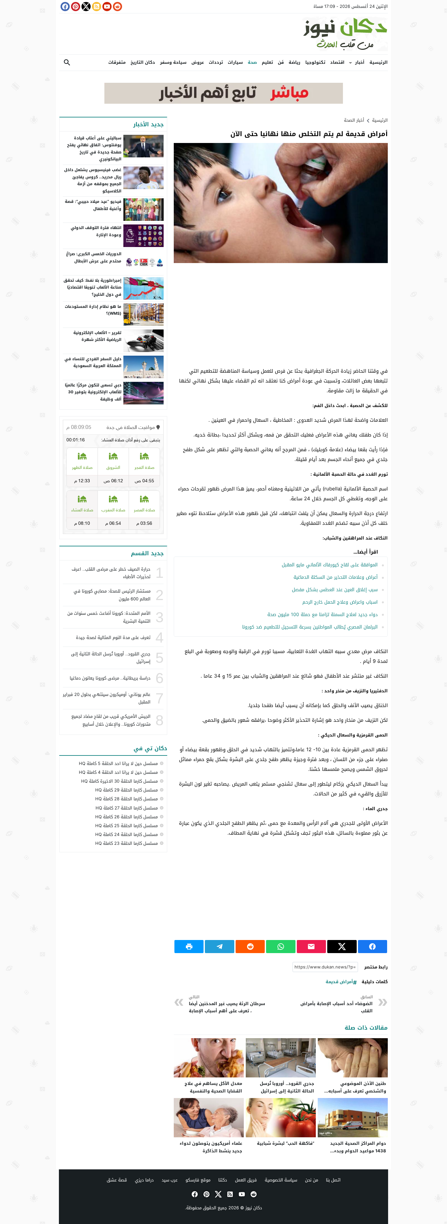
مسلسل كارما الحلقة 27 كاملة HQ (127, 808)
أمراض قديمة (339, 982)
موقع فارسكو (198, 1180)
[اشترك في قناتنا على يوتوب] (106, 6)
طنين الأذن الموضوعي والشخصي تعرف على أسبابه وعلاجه (357, 1091)
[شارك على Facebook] (372, 946)
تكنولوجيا (315, 62)
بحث (67, 63)
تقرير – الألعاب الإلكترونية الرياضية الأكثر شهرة (97, 336)
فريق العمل (246, 1180)
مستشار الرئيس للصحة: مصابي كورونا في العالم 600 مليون (112, 595)
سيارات (235, 62)
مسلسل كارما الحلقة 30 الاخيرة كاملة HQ (119, 781)
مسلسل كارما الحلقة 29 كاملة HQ (126, 790)
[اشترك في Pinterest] (75, 6)
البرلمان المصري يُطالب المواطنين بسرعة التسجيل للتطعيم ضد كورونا (310, 627)
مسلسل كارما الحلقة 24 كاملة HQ (126, 834)
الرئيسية (378, 62)
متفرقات (117, 62)
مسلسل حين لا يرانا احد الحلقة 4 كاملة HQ (118, 772)
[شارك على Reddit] (250, 946)
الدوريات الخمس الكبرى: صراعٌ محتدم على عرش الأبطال (93, 257)
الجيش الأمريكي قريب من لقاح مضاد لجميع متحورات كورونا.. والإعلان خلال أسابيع (111, 720)
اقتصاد (337, 62)
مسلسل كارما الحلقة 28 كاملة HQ (126, 799)
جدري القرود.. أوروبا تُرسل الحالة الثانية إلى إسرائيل (287, 1087)
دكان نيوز (253, 1208)
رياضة (294, 62)
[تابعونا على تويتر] (85, 6)
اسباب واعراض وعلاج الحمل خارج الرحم (340, 602)
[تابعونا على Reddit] (117, 6)
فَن (281, 62)
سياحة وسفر (173, 62)
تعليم (267, 62)
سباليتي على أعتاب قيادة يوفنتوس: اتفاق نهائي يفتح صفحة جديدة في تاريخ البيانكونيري (94, 148)
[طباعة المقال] (189, 946)
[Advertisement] (281, 315)
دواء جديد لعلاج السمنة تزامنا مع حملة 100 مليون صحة (322, 614)
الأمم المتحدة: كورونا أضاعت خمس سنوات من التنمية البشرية (109, 617)
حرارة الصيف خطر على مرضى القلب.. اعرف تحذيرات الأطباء (111, 573)
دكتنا (222, 1180)
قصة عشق (117, 1180)
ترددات (216, 62)
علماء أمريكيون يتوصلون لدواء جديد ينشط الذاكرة (211, 1147)
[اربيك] (223, 102)
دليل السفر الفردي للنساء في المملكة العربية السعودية (92, 362)
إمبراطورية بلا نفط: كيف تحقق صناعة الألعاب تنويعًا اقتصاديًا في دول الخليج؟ (92, 287)
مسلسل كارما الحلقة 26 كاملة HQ (126, 817)
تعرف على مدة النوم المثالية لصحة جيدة (113, 637)
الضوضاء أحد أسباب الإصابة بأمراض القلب (336, 1004)
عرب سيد (170, 1180)
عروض (197, 62)
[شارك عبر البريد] (311, 946)
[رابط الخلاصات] (96, 6)
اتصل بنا (333, 1180)
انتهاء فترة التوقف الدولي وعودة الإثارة (96, 231)
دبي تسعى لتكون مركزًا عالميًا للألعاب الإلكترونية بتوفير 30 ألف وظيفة (93, 392)
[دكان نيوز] (223, 34)
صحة (252, 62)
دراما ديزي (144, 1180)
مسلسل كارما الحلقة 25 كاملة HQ (126, 826)
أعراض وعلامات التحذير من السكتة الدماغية (336, 577)
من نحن (311, 1180)
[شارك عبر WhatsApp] (281, 946)
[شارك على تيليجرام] (219, 946)
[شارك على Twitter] (342, 946)
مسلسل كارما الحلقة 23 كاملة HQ (126, 843)
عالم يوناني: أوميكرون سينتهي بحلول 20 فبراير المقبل (107, 698)
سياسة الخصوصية (281, 1180)
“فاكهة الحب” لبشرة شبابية (285, 1143)
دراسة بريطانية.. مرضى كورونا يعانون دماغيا (110, 678)
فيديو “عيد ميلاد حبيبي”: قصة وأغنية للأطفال (93, 205)
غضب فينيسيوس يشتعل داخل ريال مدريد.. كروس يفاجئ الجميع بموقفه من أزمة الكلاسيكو (92, 180)
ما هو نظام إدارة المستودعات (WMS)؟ (93, 310)
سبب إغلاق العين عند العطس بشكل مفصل (335, 589)
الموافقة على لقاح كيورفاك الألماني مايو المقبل (330, 564)
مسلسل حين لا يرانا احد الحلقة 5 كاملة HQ (118, 763)
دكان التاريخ (143, 62)
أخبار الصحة (354, 120)
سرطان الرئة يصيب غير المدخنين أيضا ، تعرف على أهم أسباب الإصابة (227, 1004)
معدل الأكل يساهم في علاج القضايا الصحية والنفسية (213, 1087)
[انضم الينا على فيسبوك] (64, 6)
